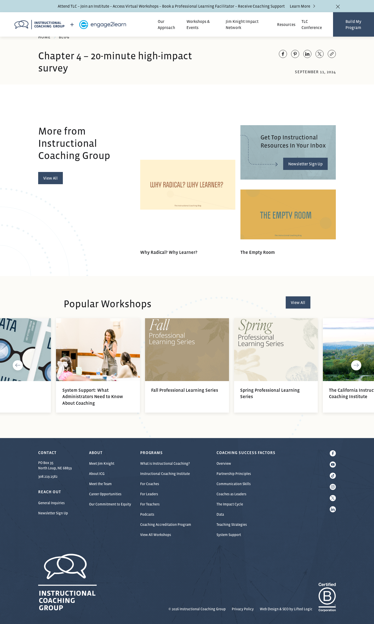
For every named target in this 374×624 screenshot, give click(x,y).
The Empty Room (257, 252)
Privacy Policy (243, 609)
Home (44, 37)
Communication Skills (234, 484)
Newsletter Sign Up (53, 513)
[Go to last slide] (18, 365)
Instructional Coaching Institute (165, 474)
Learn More (300, 6)
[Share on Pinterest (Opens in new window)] (295, 54)
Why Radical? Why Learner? (168, 252)
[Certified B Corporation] (327, 609)
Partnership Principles (234, 474)
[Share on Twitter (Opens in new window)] (319, 54)
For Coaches (149, 484)
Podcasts (147, 514)
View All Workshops (155, 535)
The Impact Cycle (230, 504)
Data (220, 514)
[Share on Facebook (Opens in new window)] (283, 54)
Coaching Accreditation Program (165, 525)
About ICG (97, 474)
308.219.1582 (47, 476)
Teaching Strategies (232, 525)
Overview (224, 463)
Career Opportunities (105, 494)
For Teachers (150, 504)
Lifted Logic (303, 609)
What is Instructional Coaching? (165, 463)
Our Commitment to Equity (110, 504)
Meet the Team (100, 484)
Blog (64, 37)
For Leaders (149, 494)
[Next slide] (356, 365)
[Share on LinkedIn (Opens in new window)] (307, 54)
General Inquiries (51, 503)
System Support (229, 535)
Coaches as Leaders (231, 494)
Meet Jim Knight (101, 463)
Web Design (269, 609)
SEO (285, 609)
